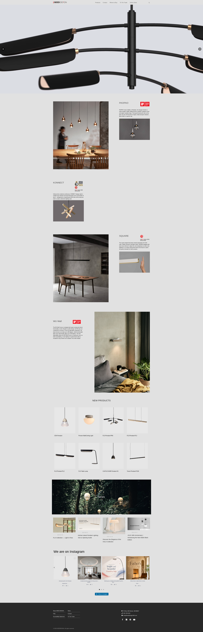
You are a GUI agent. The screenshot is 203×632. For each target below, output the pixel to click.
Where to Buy (113, 2)
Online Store (133, 2)
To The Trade (123, 2)
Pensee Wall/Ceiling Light (86, 435)
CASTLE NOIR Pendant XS (110, 471)
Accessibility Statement (59, 616)
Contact (105, 2)
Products (97, 2)
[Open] (65, 567)
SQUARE (124, 236)
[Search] (149, 3)
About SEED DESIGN (58, 610)
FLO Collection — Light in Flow (63, 538)
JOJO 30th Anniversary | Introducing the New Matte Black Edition (138, 538)
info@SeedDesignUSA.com (130, 615)
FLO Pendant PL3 (132, 435)
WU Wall (57, 321)
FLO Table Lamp (83, 471)
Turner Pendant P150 (133, 471)
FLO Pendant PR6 (108, 435)
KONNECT (58, 182)
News (69, 610)
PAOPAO (123, 103)
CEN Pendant (58, 435)
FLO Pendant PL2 (59, 471)
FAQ (54, 613)
